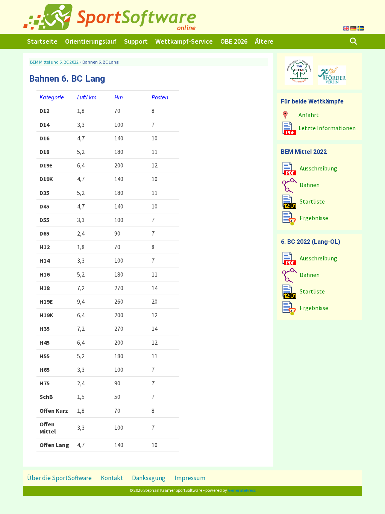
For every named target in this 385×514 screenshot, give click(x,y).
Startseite (42, 41)
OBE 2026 (233, 41)
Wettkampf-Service (184, 41)
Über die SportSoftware (59, 478)
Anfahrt (309, 115)
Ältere (264, 41)
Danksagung (148, 478)
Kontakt (112, 478)
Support (136, 41)
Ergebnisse (314, 218)
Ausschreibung (318, 168)
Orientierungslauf (91, 41)
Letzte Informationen (327, 128)
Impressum (189, 478)
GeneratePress (242, 490)
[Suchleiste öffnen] (354, 41)
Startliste (312, 201)
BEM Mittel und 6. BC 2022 (54, 62)
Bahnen (310, 185)
